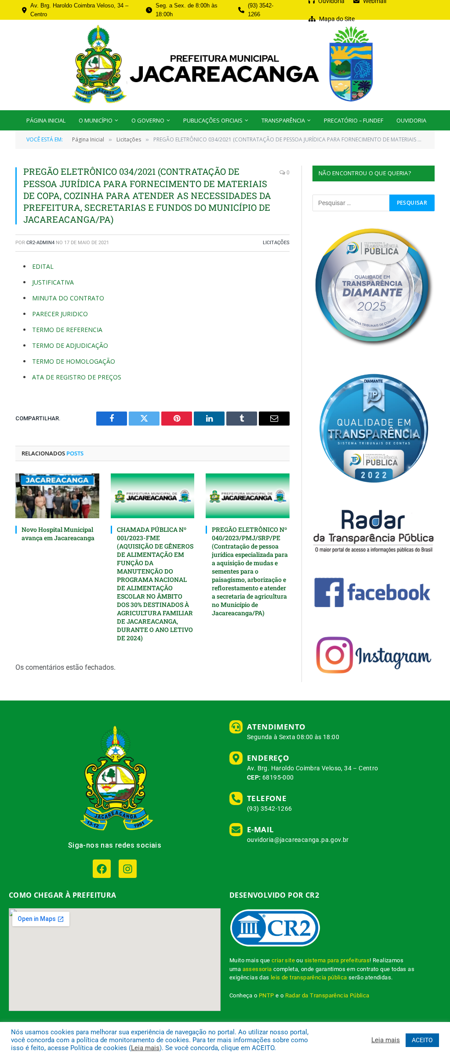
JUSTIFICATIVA (53, 282)
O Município (95, 120)
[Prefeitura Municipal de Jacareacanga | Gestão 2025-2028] (224, 65)
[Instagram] (128, 868)
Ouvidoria (411, 120)
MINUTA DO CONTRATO (68, 298)
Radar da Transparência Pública (327, 995)
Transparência (283, 120)
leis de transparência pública (309, 977)
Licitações (276, 243)
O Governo (147, 120)
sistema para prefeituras (337, 960)
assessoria (257, 969)
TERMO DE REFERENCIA (67, 329)
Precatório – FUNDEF (353, 120)
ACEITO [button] (422, 1040)
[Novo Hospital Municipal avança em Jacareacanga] (57, 495)
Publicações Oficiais (213, 120)
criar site (283, 960)
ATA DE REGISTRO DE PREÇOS (76, 377)
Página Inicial (45, 120)
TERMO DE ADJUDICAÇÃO (70, 345)
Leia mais (145, 1048)
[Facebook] (102, 868)
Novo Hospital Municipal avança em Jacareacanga (58, 533)
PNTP (266, 995)
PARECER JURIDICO (60, 314)
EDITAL (43, 266)
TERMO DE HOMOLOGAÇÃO (73, 361)
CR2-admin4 (40, 243)
